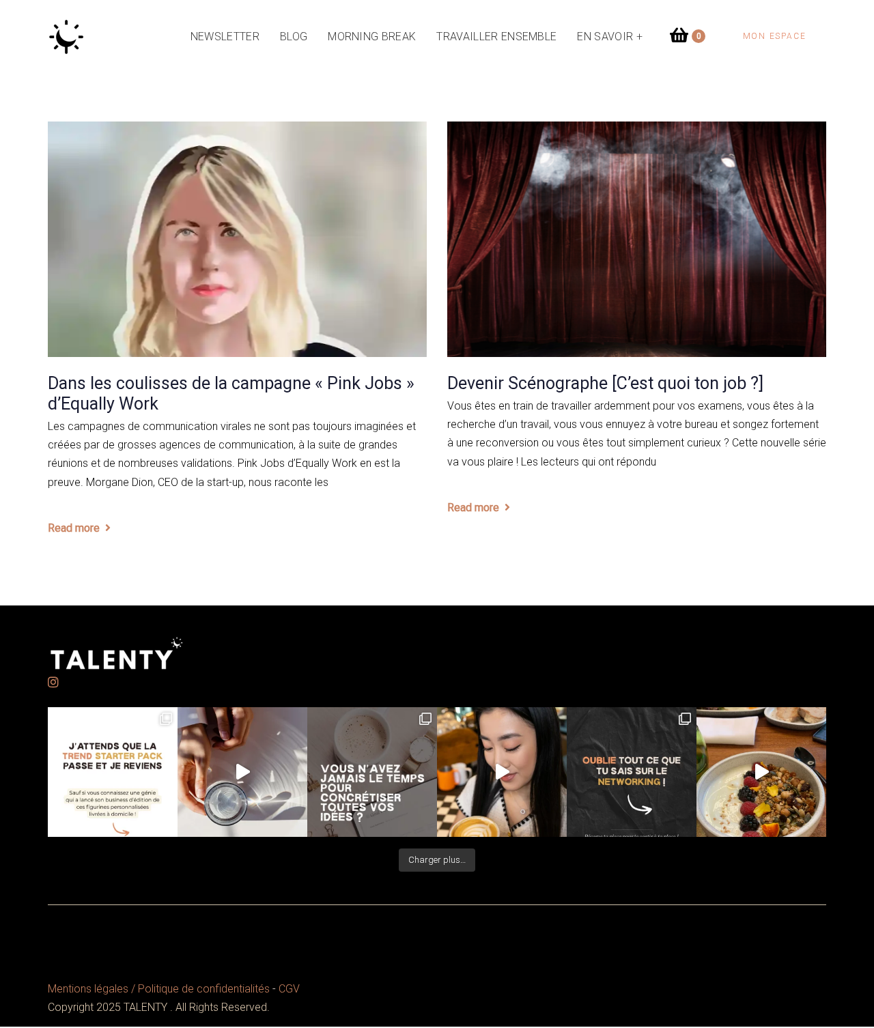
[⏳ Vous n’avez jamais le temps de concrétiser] (372, 772)
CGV (289, 988)
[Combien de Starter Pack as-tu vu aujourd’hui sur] (113, 772)
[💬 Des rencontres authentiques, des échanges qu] (631, 772)
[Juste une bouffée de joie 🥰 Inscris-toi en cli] (242, 772)
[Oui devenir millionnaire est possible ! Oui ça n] (761, 772)
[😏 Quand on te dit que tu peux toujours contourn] (502, 772)
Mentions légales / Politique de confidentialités (159, 988)
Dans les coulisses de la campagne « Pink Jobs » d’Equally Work (231, 393)
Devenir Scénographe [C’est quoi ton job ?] (605, 383)
